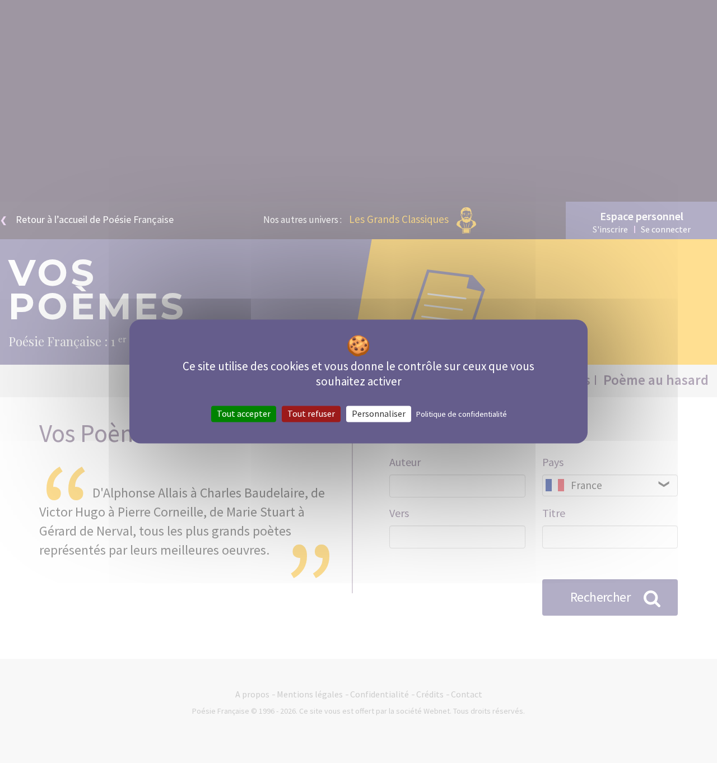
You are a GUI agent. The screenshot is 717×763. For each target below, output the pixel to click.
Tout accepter (244, 413)
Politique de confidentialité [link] (461, 414)
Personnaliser (379, 413)
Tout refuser (311, 413)
